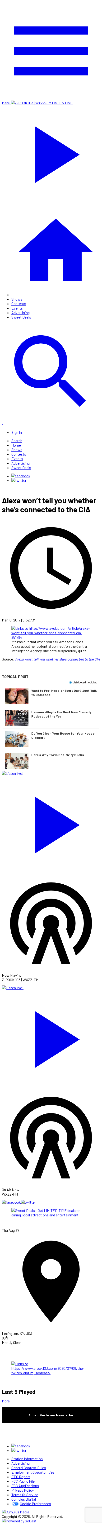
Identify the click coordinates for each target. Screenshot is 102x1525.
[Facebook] (20, 476)
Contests (18, 303)
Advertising (20, 312)
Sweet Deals (21, 317)
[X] (18, 480)
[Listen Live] (51, 822)
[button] (51, 696)
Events (17, 308)
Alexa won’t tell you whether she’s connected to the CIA (57, 659)
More (6, 1401)
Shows (16, 299)
